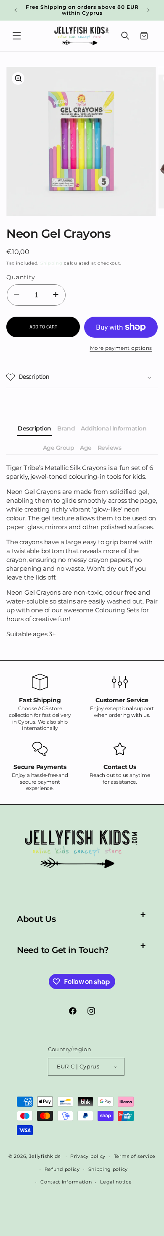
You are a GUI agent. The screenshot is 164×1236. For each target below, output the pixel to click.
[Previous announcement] (15, 10)
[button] (17, 35)
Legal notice (116, 1182)
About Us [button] (36, 919)
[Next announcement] (148, 10)
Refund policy (62, 1169)
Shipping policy (108, 1169)
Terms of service (135, 1156)
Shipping (51, 263)
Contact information (66, 1182)
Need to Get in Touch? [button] (63, 950)
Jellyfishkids (45, 1156)
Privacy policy (88, 1156)
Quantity (20, 277)
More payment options (121, 348)
